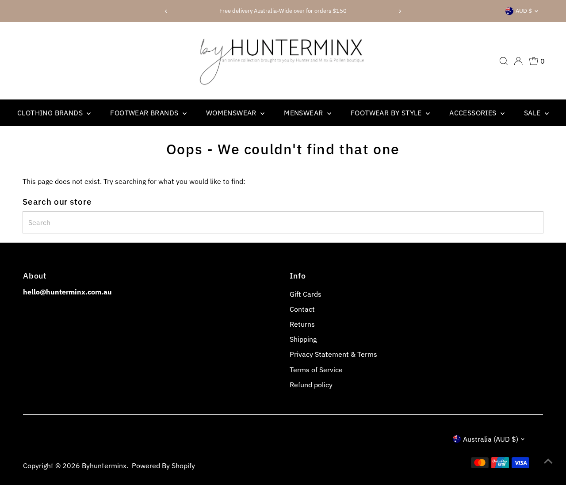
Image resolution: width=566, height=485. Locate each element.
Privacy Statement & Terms (333, 354)
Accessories (473, 112)
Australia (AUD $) (490, 439)
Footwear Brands (145, 112)
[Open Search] (504, 61)
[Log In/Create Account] (518, 61)
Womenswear (232, 112)
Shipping (303, 339)
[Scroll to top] (548, 461)
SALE (533, 112)
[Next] (400, 11)
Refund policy (311, 384)
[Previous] (166, 11)
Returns (302, 324)
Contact (302, 309)
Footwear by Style (387, 112)
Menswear (304, 112)
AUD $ (524, 11)
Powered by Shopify (163, 465)
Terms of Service (316, 369)
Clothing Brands (50, 112)
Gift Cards (305, 294)
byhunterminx (104, 465)
